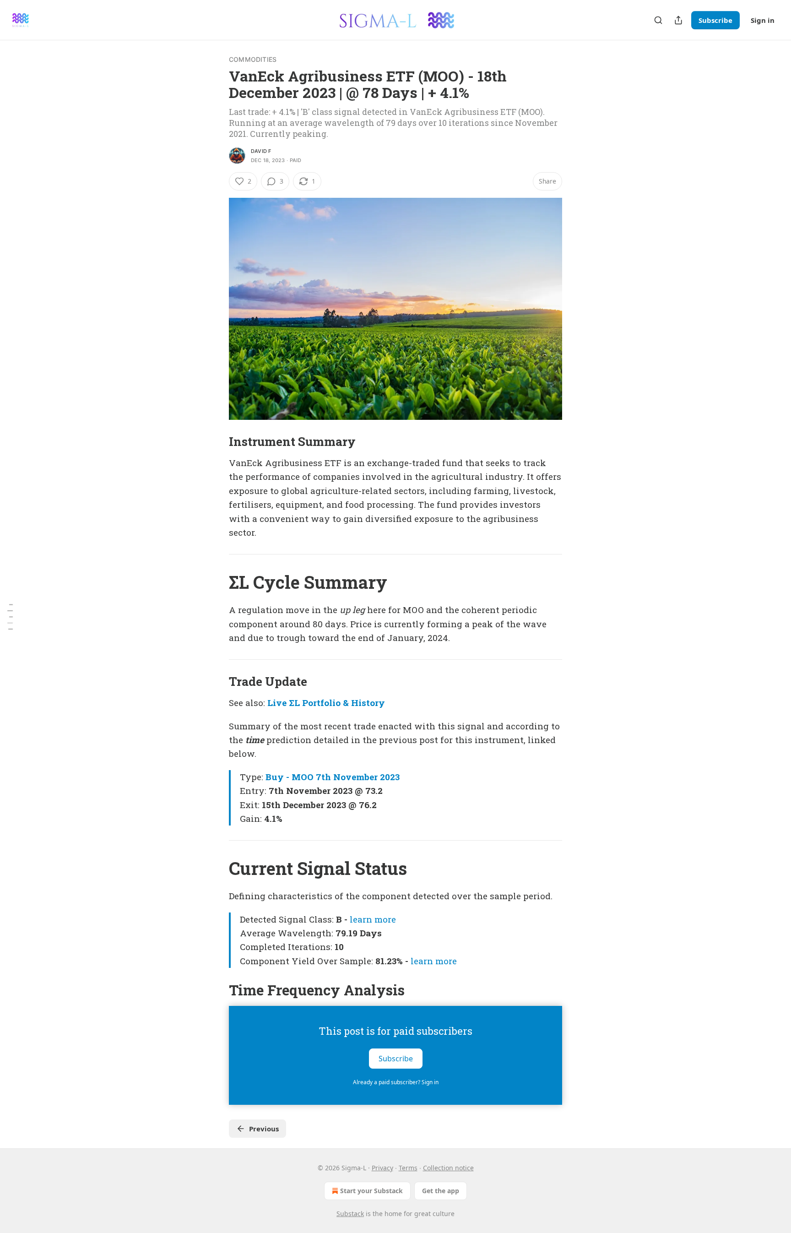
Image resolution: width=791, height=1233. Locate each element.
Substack (350, 1213)
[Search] (658, 20)
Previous (264, 1128)
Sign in (763, 20)
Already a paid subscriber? (396, 1082)
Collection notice (448, 1167)
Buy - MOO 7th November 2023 (332, 776)
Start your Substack (371, 1190)
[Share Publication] (678, 20)
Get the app (440, 1190)
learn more (373, 919)
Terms (408, 1167)
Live (277, 702)
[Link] (216, 441)
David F (261, 151)
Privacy (382, 1167)
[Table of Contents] (10, 616)
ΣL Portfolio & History (337, 702)
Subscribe (715, 20)
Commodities (252, 59)
